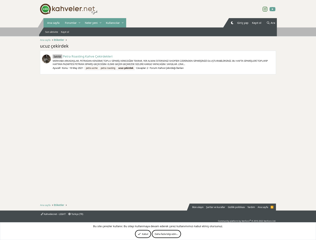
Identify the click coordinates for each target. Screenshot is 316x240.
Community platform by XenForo (247, 220)
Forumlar (71, 23)
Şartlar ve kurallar (215, 207)
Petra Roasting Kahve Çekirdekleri (83, 56)
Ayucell (56, 68)
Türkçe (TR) (77, 214)
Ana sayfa (53, 23)
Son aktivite (51, 32)
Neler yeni (91, 23)
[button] (79, 22)
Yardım (251, 207)
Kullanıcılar (113, 23)
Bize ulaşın (198, 207)
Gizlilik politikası (236, 207)
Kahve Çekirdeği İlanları (171, 68)
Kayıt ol (65, 32)
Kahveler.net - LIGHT (54, 214)
